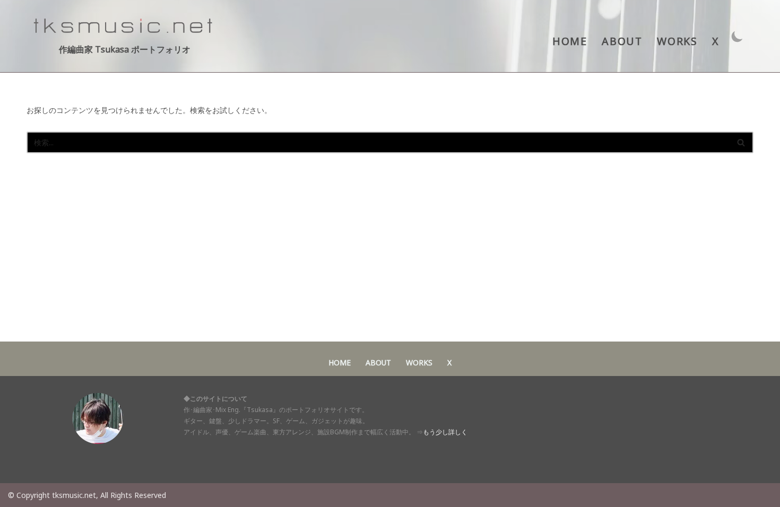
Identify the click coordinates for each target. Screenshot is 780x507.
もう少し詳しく (445, 432)
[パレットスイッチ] (737, 36)
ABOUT (622, 41)
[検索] (741, 142)
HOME (569, 41)
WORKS (677, 41)
